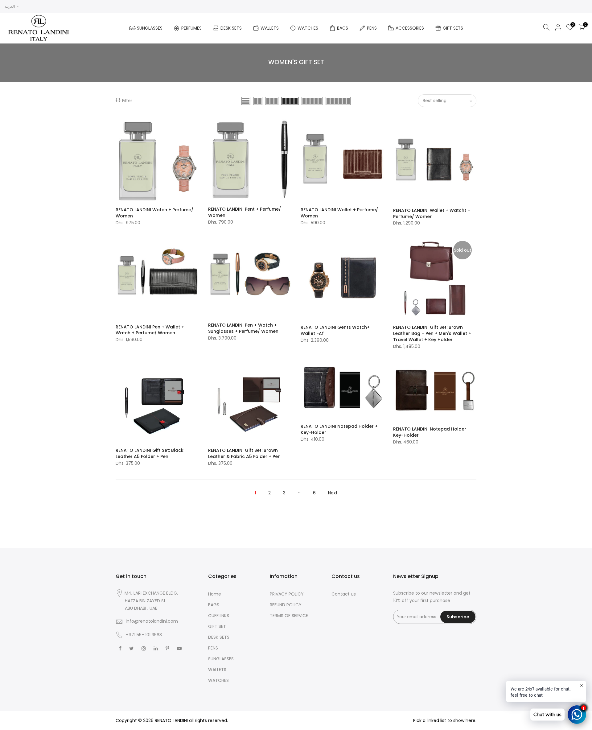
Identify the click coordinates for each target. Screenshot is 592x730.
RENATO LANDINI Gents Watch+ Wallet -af (335, 330)
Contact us (343, 594)
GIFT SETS (453, 28)
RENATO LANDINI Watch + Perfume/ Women (154, 213)
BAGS (342, 28)
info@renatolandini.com (152, 621)
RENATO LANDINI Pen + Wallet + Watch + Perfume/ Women (150, 330)
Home (214, 594)
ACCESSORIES (410, 28)
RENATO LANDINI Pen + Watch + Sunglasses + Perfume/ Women (243, 328)
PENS (372, 28)
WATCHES (308, 28)
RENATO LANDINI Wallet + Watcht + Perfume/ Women (431, 213)
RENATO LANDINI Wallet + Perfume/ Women (339, 213)
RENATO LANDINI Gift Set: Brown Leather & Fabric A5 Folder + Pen (244, 453)
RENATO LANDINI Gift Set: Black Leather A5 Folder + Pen (149, 453)
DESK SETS (231, 28)
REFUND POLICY (286, 605)
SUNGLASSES (149, 28)
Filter (127, 100)
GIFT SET (217, 626)
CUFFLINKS (218, 615)
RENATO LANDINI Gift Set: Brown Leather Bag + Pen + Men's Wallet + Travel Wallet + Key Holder (432, 333)
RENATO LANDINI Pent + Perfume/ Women (244, 212)
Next (333, 493)
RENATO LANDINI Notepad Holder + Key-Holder (339, 429)
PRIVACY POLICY (287, 594)
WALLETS (270, 28)
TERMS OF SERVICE (289, 615)
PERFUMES (191, 28)
